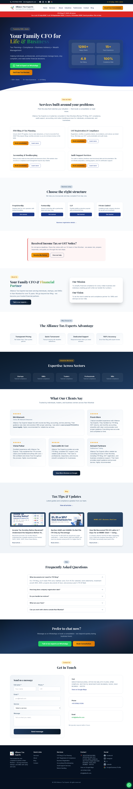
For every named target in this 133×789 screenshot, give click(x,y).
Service (16, 704)
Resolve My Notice (40, 255)
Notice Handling (61, 768)
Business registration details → (67, 222)
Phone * (41, 685)
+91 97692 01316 (78, 703)
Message (17, 713)
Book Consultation (84, 644)
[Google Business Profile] (52, 2)
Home (45, 8)
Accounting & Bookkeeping (65, 763)
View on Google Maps (79, 689)
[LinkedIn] (49, 2)
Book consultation (21, 143)
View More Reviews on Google (66, 473)
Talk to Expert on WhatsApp (27, 66)
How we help (57, 255)
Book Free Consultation (112, 8)
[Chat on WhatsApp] (129, 785)
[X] (46, 2)
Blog (92, 8)
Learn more (35, 143)
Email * (16, 694)
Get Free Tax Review (21, 72)
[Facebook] (40, 2)
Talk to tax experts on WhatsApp (55, 644)
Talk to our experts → (20, 302)
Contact (86, 8)
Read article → (17, 542)
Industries (68, 8)
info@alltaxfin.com (78, 717)
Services (52, 8)
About (61, 8)
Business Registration (63, 760)
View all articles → (66, 505)
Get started (23, 214)
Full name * (17, 685)
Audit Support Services (64, 765)
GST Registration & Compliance (66, 758)
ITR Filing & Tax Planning (64, 755)
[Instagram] (43, 2)
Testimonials (77, 8)
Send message (37, 732)
